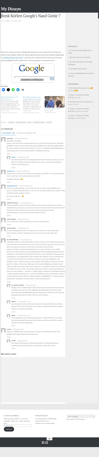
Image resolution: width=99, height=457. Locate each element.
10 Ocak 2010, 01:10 (25, 239)
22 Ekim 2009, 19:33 (23, 219)
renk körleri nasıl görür (39, 122)
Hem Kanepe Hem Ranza (78, 88)
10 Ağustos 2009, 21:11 (26, 203)
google (29, 122)
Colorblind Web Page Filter (12, 57)
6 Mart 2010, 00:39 (22, 340)
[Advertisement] (33, 37)
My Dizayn (11, 8)
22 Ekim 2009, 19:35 (23, 228)
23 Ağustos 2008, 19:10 (21, 138)
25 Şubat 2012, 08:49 (23, 157)
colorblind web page (21, 122)
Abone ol (9, 429)
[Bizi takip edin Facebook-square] (43, 442)
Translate (82, 419)
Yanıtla (9, 153)
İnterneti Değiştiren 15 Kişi (52, 108)
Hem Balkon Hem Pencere (78, 69)
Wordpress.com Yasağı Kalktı (45, 423)
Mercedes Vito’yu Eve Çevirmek (80, 57)
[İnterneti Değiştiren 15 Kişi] (54, 102)
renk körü (48, 122)
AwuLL (13, 157)
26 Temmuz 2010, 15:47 (24, 315)
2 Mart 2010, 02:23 (18, 329)
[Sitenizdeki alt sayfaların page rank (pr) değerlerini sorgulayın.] (34, 105)
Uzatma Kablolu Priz (42, 421)
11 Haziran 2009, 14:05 (25, 186)
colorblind (11, 122)
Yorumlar (9, 133)
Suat (8, 21)
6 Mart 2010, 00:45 (31, 285)
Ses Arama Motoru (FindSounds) (46, 419)
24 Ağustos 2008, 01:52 (23, 171)
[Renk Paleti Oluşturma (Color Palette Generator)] (12, 105)
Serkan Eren (11, 171)
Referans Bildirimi (27, 133)
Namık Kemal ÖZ (12, 186)
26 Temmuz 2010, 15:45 (24, 301)
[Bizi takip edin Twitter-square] (46, 442)
